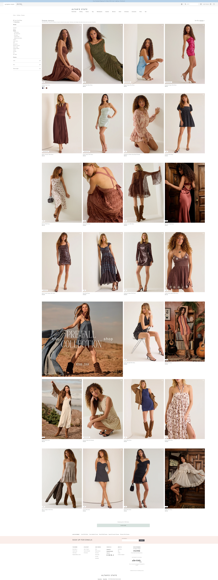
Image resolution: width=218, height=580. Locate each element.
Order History (74, 552)
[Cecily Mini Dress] (103, 478)
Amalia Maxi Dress (46, 440)
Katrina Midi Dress (46, 223)
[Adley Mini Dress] (185, 332)
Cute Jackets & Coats (93, 534)
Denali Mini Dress (127, 509)
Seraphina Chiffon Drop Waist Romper (132, 154)
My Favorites (86, 552)
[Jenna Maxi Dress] (103, 193)
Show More (123, 525)
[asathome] (137, 550)
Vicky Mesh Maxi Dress (88, 85)
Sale (145, 11)
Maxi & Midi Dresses (103, 534)
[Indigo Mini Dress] (185, 478)
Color (14, 60)
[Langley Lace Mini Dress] (144, 193)
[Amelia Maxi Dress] (185, 409)
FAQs (96, 549)
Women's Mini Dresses (124, 534)
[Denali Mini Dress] (144, 478)
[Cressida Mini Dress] (185, 123)
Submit (141, 540)
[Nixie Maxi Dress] (103, 262)
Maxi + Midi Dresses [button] (17, 33)
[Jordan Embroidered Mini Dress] (185, 262)
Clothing (80, 11)
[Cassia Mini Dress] (144, 409)
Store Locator (97, 554)
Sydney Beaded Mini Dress (129, 362)
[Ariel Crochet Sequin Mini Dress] (62, 262)
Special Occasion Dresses (114, 534)
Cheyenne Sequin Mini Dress (130, 293)
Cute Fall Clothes (84, 534)
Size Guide (96, 552)
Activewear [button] (15, 27)
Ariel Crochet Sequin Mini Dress (48, 293)
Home (140, 11)
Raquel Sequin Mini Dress (129, 85)
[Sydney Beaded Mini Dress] (144, 332)
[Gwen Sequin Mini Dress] (103, 123)
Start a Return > (74, 549)
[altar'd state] (79, 9)
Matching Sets (99, 11)
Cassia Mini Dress (127, 440)
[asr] (137, 555)
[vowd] (137, 568)
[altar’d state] (9, 4)
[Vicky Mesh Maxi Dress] (103, 54)
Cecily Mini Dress (86, 509)
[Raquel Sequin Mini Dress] (144, 54)
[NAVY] (42, 88)
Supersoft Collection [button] (16, 48)
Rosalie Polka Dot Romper (88, 440)
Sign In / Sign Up (86, 549)
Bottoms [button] (14, 29)
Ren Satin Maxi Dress (169, 223)
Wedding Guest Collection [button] (18, 38)
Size (14, 64)
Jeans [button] (14, 42)
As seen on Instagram (121, 554)
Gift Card (96, 556)
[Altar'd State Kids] (137, 561)
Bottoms (114, 11)
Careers (119, 552)
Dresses (87, 11)
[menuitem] (74, 12)
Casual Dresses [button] (16, 32)
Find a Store (17, 21)
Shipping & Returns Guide (76, 554)
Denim (120, 11)
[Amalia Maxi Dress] (62, 409)
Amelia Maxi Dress (169, 440)
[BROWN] (46, 88)
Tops (93, 11)
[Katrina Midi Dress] (62, 193)
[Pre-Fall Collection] (82, 339)
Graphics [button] (14, 39)
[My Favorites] (201, 4)
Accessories (134, 11)
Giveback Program (110, 551)
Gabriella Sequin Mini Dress (171, 85)
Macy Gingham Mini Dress (47, 509)
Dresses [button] (14, 30)
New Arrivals (74, 11)
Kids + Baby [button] (15, 54)
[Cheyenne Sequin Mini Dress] (144, 262)
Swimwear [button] (14, 51)
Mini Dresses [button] (16, 35)
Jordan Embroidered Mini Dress (171, 293)
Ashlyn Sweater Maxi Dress (47, 154)
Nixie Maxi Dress (86, 293)
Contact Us (108, 549)
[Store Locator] (181, 4)
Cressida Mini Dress (169, 154)
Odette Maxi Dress (46, 85)
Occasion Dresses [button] (16, 36)
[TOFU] (44, 88)
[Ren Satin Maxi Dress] (185, 193)
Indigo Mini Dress (168, 509)
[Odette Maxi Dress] (62, 54)
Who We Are (120, 549)
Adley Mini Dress (168, 362)
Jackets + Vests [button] (15, 41)
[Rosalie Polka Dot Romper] (103, 409)
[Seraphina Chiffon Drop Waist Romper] (144, 123)
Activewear (126, 11)
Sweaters (107, 11)
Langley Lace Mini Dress (129, 223)
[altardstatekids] (19, 4)
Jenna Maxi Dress (86, 223)
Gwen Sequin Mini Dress (88, 154)
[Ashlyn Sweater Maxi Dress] (62, 123)
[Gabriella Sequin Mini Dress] (185, 54)
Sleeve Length (15, 68)
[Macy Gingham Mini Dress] (62, 478)
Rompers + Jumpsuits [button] (16, 45)
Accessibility (97, 558)
